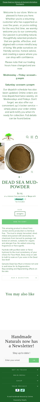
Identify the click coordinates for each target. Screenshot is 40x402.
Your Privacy (19, 386)
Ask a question (20, 278)
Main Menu (19, 375)
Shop (19, 381)
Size (20, 209)
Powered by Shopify (20, 400)
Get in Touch (19, 370)
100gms (20, 214)
